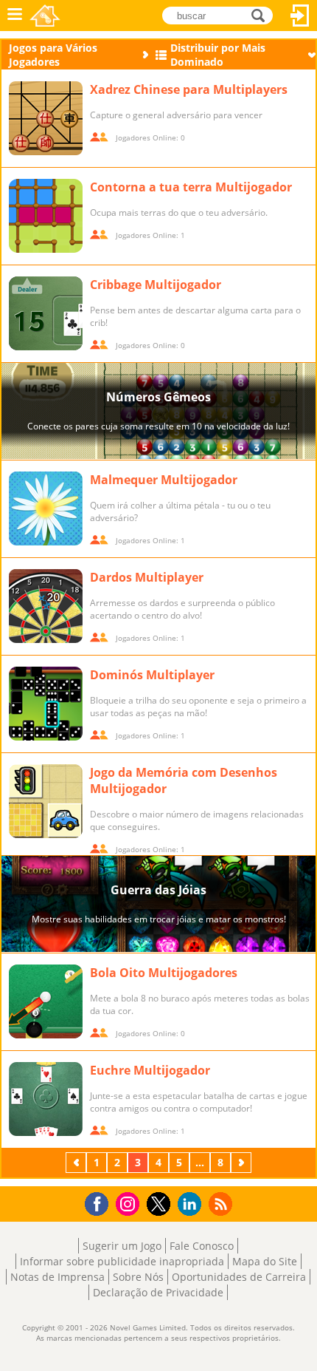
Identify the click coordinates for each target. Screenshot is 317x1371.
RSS (222, 1203)
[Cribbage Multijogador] (46, 313)
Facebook (100, 1202)
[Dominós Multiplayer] (46, 704)
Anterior (77, 1162)
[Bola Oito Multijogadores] (46, 1001)
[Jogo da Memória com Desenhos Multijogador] (46, 801)
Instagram (129, 1203)
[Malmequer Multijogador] (46, 508)
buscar (262, 14)
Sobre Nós (138, 1277)
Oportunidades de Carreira (239, 1277)
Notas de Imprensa (57, 1277)
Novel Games (44, 15)
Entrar (300, 15)
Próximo (242, 1162)
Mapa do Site (264, 1261)
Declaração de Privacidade (158, 1292)
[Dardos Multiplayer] (46, 606)
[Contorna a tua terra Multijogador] (46, 216)
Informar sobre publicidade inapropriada (122, 1261)
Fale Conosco (202, 1246)
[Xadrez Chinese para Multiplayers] (46, 118)
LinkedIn (192, 1204)
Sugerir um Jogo (122, 1246)
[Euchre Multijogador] (46, 1099)
